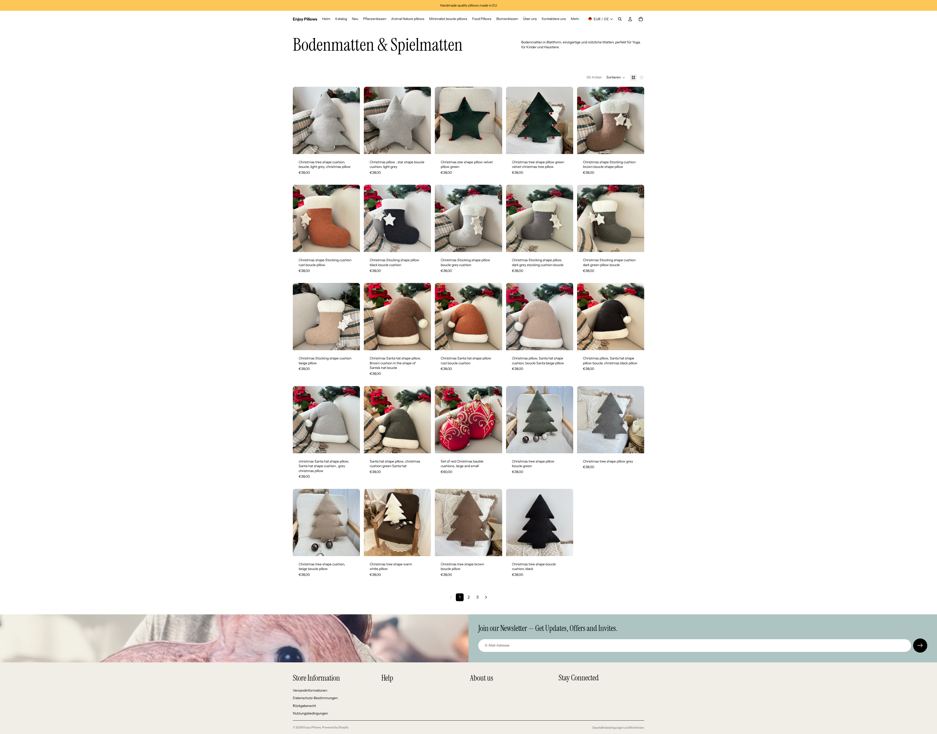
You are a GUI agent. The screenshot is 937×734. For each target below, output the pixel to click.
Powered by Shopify (335, 727)
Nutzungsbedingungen (310, 713)
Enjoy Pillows (312, 727)
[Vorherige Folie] (300, 120)
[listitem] (574, 19)
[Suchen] (619, 19)
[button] (615, 77)
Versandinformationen (310, 690)
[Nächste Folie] (352, 120)
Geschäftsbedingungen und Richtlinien (618, 727)
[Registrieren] (920, 645)
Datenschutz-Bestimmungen (315, 698)
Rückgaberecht (304, 706)
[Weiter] (486, 597)
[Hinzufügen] (352, 146)
